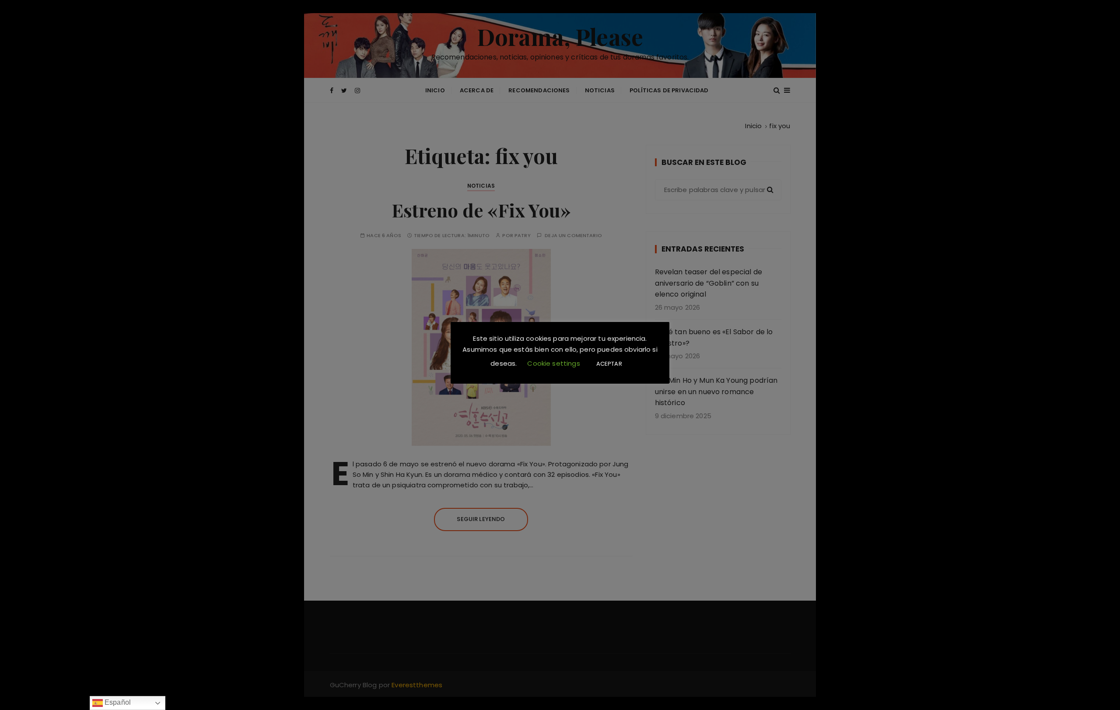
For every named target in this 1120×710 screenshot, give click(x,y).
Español (117, 702)
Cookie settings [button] (553, 363)
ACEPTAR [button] (609, 364)
